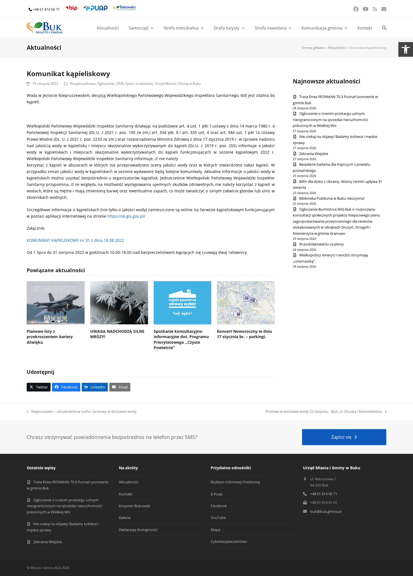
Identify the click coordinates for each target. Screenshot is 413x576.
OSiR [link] (120, 83)
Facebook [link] (219, 505)
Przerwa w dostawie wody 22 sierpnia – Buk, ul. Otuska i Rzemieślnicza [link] (324, 412)
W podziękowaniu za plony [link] (321, 244)
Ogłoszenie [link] (106, 83)
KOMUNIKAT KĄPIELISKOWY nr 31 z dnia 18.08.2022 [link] (75, 240)
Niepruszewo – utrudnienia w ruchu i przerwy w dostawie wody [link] (82, 412)
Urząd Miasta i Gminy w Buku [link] (178, 83)
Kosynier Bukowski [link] (134, 505)
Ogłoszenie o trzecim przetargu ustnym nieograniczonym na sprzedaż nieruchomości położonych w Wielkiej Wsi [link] (330, 119)
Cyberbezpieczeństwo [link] (229, 541)
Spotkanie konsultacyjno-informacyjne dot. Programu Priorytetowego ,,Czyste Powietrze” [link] (181, 339)
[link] (405, 49)
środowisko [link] (144, 83)
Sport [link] (129, 83)
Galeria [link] (124, 517)
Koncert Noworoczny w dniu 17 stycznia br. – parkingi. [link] (244, 334)
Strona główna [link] (313, 47)
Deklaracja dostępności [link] (138, 529)
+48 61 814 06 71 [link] (46, 9)
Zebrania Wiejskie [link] (313, 153)
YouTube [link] (218, 517)
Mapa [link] (215, 529)
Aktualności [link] (337, 47)
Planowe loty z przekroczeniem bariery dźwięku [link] (50, 337)
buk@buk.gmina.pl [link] (326, 511)
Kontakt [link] (125, 494)
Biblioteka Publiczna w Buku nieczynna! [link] (331, 198)
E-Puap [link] (217, 494)
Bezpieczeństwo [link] (83, 83)
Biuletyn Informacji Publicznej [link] (235, 481)
